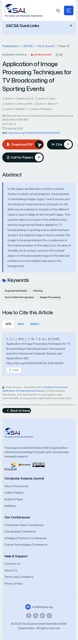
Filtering (38, 290)
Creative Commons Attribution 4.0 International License (34, 389)
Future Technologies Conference (26, 545)
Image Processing (50, 297)
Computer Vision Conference (24, 525)
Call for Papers (14, 493)
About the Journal (16, 486)
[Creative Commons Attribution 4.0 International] (59, 54)
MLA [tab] (21, 324)
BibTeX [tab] (34, 324)
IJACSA (28, 46)
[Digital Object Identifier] (25, 464)
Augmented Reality (16, 290)
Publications (10, 46)
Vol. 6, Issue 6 (45, 46)
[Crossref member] (11, 466)
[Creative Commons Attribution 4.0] (39, 464)
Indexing (10, 506)
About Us (11, 570)
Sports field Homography (19, 297)
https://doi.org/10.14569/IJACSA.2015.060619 (34, 133)
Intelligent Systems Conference (25, 538)
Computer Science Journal (24, 478)
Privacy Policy (14, 583)
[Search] (58, 11)
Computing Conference (20, 531)
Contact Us (12, 564)
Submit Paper (14, 499)
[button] (68, 10)
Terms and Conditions (19, 577)
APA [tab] (8, 324)
